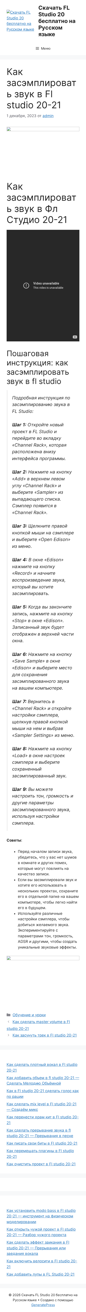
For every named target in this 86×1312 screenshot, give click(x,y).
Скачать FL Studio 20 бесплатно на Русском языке (57, 20)
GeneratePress (43, 1305)
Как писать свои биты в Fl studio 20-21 (42, 1143)
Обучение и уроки (29, 1015)
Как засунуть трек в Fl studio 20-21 (45, 1035)
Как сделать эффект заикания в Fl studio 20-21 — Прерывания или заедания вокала (38, 1248)
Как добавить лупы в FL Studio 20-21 (41, 1274)
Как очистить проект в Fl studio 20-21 (41, 1164)
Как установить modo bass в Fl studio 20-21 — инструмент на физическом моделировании (41, 1216)
